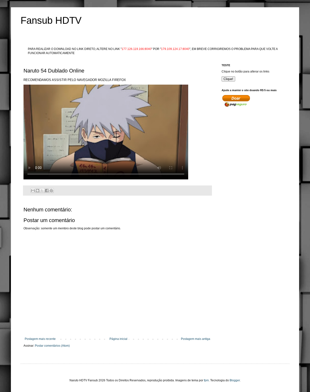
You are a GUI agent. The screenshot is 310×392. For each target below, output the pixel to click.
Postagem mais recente (40, 339)
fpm (206, 380)
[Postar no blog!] (37, 190)
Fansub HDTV (51, 20)
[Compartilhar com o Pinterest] (51, 190)
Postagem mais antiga (195, 339)
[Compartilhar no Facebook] (46, 190)
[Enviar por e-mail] (33, 190)
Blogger (235, 380)
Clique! (228, 79)
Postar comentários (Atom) (52, 345)
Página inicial (118, 339)
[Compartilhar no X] (42, 190)
